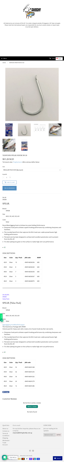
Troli (53, 58)
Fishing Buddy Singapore (12, 455)
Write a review (32, 406)
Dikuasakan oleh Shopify (26, 455)
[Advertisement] (32, 44)
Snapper (22, 325)
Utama (4, 62)
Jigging (4, 325)
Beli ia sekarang (9, 188)
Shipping (5, 438)
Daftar (58, 435)
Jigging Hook (10, 325)
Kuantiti (4, 174)
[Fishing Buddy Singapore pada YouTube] (33, 451)
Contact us (5, 431)
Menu (5, 58)
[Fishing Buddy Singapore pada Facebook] (30, 451)
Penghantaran (17, 162)
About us (5, 428)
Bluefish (16, 325)
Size (3, 166)
